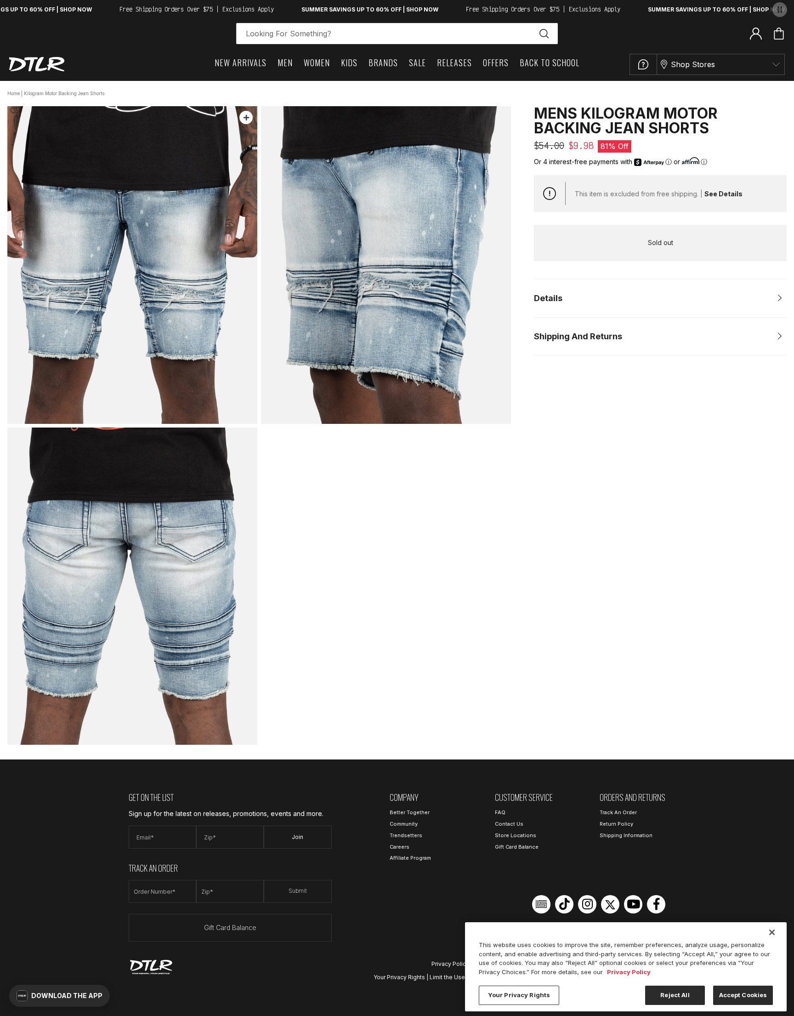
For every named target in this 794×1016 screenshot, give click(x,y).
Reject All (674, 995)
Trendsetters (406, 835)
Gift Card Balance (230, 927)
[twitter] (610, 904)
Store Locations (515, 835)
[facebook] (656, 904)
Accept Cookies (743, 995)
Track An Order (618, 812)
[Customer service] (643, 64)
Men (285, 62)
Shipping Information (626, 835)
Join (297, 836)
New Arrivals (241, 62)
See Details (723, 194)
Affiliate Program (410, 858)
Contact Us (509, 824)
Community (404, 824)
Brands (383, 62)
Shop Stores (693, 64)
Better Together (410, 812)
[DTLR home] (36, 64)
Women (317, 62)
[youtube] (633, 904)
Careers (399, 847)
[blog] (541, 904)
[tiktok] (564, 904)
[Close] (772, 932)
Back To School (549, 62)
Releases (454, 62)
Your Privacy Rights (399, 977)
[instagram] (587, 904)
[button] (59, 996)
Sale (417, 62)
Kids (349, 62)
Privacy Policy (450, 963)
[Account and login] (756, 33)
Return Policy (616, 824)
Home (13, 93)
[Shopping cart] (779, 34)
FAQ (500, 812)
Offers (496, 62)
